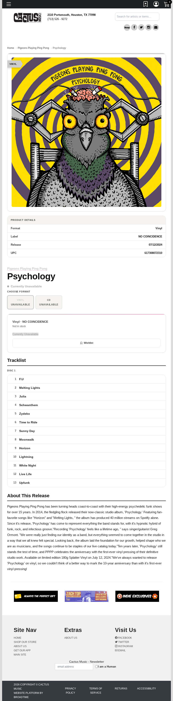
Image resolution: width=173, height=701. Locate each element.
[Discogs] (127, 27)
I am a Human (107, 666)
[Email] (155, 27)
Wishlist (88, 342)
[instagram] (148, 27)
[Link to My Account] (156, 5)
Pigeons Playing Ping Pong (33, 48)
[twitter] (141, 27)
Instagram (125, 646)
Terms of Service (95, 690)
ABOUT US (22, 646)
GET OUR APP (22, 650)
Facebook (125, 637)
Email (122, 650)
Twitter (123, 642)
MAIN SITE (20, 654)
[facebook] (134, 27)
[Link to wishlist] (146, 5)
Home (10, 48)
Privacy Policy (70, 690)
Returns (121, 688)
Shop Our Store (25, 642)
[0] (167, 5)
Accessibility (146, 688)
